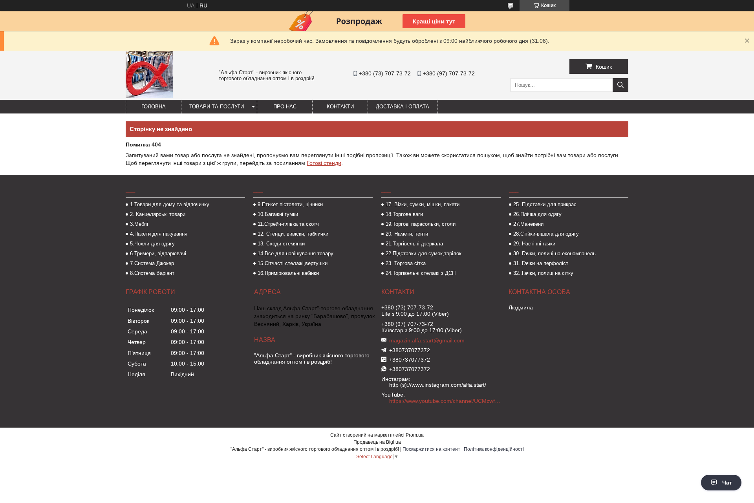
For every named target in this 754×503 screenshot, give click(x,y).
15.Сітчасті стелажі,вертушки (293, 263)
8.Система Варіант (152, 273)
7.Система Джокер (152, 263)
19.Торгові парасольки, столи (421, 224)
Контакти (340, 107)
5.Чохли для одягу (152, 244)
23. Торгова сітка (406, 263)
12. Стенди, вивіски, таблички (293, 234)
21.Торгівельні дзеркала (414, 244)
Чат (727, 482)
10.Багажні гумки (278, 214)
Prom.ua (415, 435)
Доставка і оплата (402, 107)
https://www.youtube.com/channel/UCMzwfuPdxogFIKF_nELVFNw (445, 401)
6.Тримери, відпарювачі (158, 253)
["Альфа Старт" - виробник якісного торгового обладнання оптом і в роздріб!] (149, 96)
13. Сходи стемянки (281, 244)
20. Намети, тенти (407, 234)
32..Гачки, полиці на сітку (543, 273)
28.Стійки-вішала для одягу (546, 234)
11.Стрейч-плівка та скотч (288, 224)
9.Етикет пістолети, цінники (290, 204)
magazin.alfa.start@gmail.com (427, 340)
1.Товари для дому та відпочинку (169, 204)
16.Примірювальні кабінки (288, 273)
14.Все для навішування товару (295, 253)
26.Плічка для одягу (537, 214)
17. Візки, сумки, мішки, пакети (422, 204)
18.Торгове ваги (404, 214)
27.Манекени (528, 224)
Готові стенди (324, 163)
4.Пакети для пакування (158, 234)
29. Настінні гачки (534, 244)
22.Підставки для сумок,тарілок (423, 253)
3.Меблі (139, 224)
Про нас (284, 107)
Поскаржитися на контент (431, 449)
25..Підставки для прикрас (544, 204)
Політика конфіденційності (494, 449)
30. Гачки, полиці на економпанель (554, 253)
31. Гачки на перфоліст (540, 263)
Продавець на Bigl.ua (377, 442)
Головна (153, 107)
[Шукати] (620, 85)
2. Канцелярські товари (157, 214)
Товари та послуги (216, 107)
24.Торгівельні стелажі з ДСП (421, 273)
